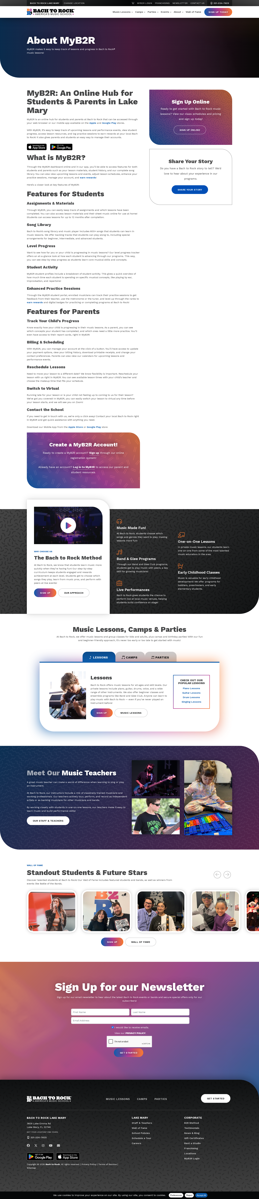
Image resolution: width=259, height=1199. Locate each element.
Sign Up (45, 592)
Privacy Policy (89, 1164)
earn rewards (88, 177)
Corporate (193, 1117)
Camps (139, 11)
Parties (152, 11)
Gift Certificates (194, 1138)
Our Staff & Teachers (48, 820)
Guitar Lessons (191, 692)
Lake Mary (140, 1117)
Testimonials (191, 1128)
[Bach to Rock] (51, 12)
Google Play (109, 123)
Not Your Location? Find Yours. (42, 1132)
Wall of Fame (193, 11)
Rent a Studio (192, 1143)
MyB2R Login (144, 3)
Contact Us (197, 3)
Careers (136, 1143)
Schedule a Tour (141, 1138)
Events (165, 11)
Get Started (215, 1098)
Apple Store (75, 427)
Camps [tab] (131, 657)
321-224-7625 (221, 3)
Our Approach (73, 592)
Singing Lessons (191, 701)
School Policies (141, 1133)
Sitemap (31, 1168)
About (177, 11)
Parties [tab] (162, 657)
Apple (92, 123)
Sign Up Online (190, 130)
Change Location (74, 3)
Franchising (162, 3)
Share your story (190, 189)
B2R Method (191, 1122)
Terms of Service (107, 1164)
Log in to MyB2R (84, 467)
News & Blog (191, 1133)
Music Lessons (122, 11)
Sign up (94, 452)
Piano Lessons (191, 688)
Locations (190, 1153)
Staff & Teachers (142, 1122)
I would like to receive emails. (131, 1027)
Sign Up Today (218, 12)
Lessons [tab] (100, 657)
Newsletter (180, 3)
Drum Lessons (191, 697)
